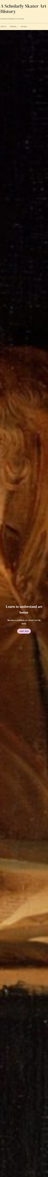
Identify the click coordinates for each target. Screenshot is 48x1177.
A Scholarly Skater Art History (23, 9)
